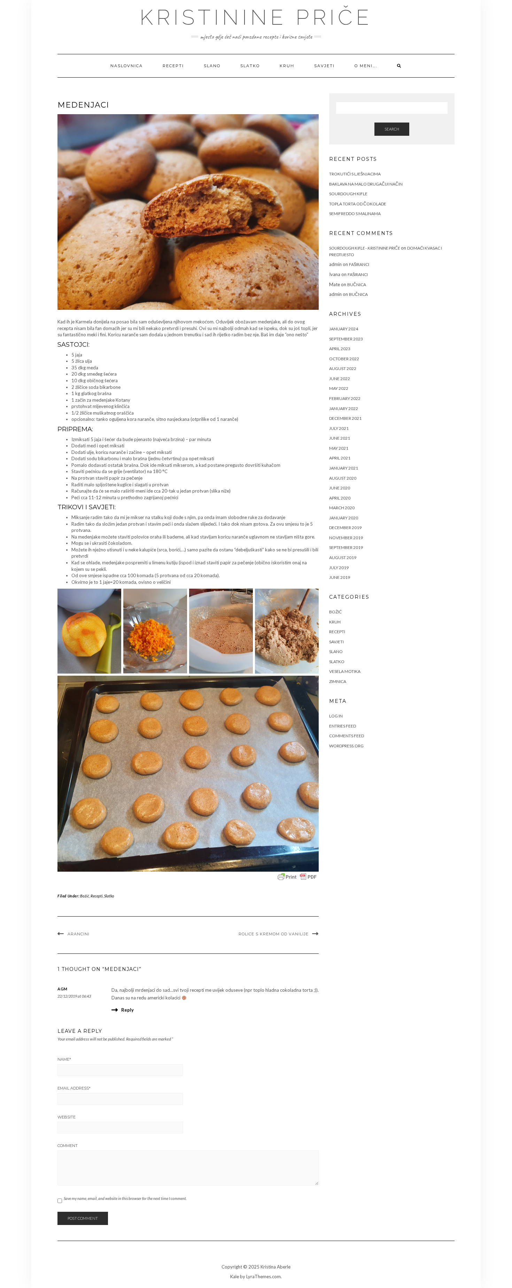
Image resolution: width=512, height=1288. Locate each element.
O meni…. (366, 65)
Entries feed (342, 726)
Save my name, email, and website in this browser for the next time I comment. (125, 1198)
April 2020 (339, 498)
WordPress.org (346, 745)
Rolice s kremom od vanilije (274, 934)
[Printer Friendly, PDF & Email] (297, 877)
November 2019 (346, 537)
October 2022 (344, 358)
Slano (212, 65)
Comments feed (346, 735)
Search (392, 129)
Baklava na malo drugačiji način (366, 184)
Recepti (173, 65)
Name (64, 1059)
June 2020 (339, 487)
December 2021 (345, 418)
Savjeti (324, 65)
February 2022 (344, 398)
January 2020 (343, 517)
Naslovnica (126, 65)
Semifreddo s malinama (355, 213)
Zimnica (337, 681)
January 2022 (343, 408)
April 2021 (339, 458)
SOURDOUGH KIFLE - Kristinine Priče (364, 248)
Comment (67, 1145)
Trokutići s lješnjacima (355, 173)
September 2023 (346, 338)
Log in (336, 715)
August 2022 (342, 368)
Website (66, 1117)
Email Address (74, 1088)
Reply (127, 1010)
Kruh (287, 65)
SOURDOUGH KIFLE (348, 193)
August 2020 (342, 478)
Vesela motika (344, 671)
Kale (234, 1276)
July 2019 (339, 567)
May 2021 (338, 448)
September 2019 (346, 547)
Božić (84, 896)
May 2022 (338, 388)
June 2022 (339, 378)
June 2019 (339, 577)
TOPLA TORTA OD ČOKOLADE (357, 203)
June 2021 (339, 438)
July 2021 (339, 428)
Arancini (79, 934)
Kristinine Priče (256, 17)
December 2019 (345, 527)
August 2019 (342, 557)
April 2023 (339, 348)
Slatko (250, 65)
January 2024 (343, 328)
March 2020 (342, 507)
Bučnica (356, 284)
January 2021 (343, 468)
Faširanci (359, 264)
